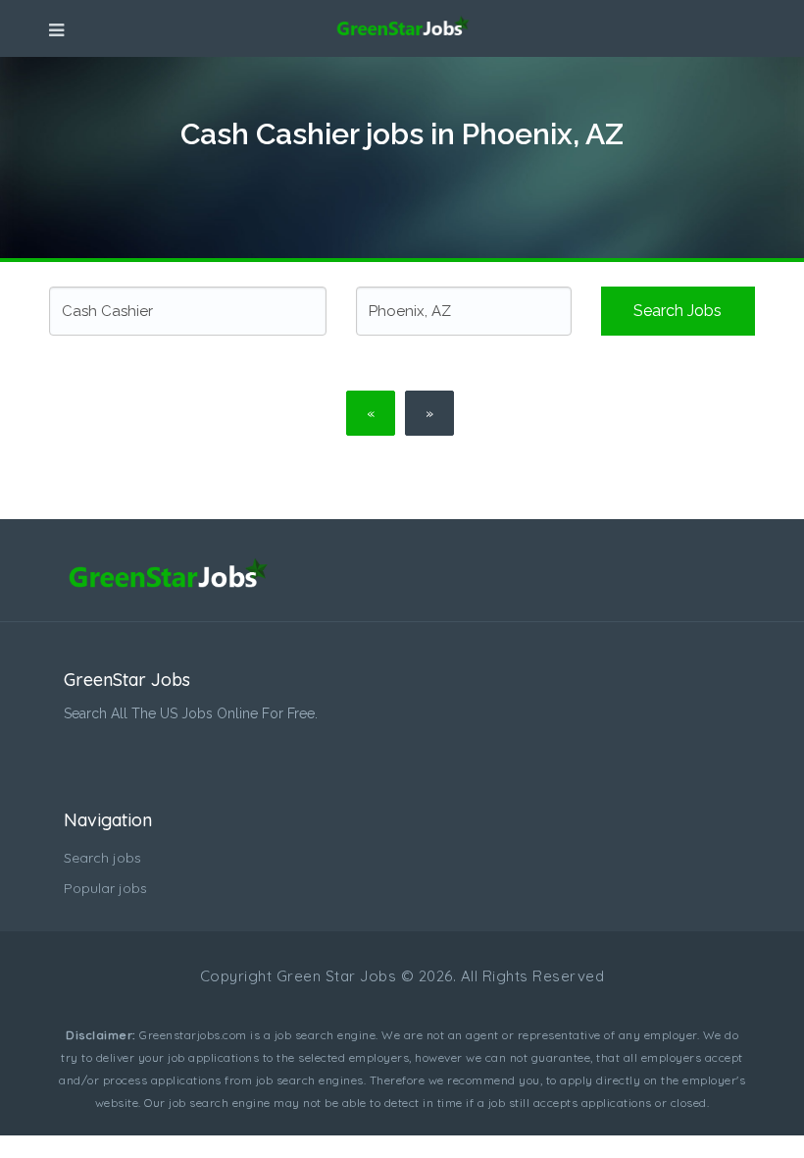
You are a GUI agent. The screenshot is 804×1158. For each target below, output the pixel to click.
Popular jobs (105, 888)
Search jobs (677, 310)
